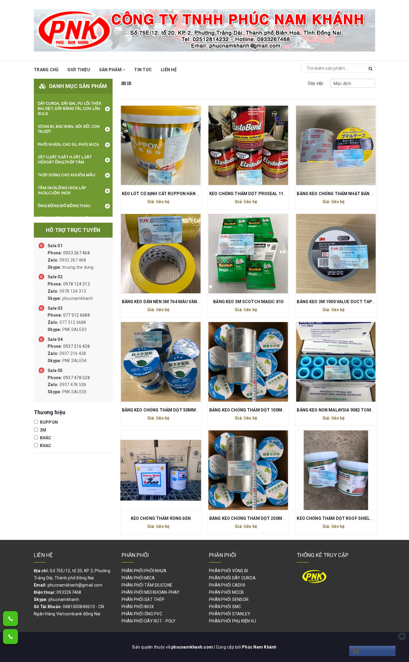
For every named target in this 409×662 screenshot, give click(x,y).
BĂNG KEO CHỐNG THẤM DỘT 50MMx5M (163, 410)
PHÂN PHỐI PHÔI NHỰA (144, 570)
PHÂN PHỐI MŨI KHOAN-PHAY (151, 592)
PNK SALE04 (74, 360)
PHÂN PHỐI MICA (138, 578)
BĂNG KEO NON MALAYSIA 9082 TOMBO (336, 410)
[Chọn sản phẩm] (154, 145)
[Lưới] (124, 87)
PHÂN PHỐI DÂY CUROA (232, 578)
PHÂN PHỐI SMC (225, 606)
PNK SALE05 (74, 391)
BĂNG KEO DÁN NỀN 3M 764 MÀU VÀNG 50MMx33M (173, 301)
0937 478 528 (69, 384)
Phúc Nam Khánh (259, 647)
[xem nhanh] (167, 145)
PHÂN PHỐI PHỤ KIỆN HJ (232, 621)
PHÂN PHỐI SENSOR (229, 599)
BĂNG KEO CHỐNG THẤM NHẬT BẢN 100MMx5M (345, 193)
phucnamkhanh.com (192, 647)
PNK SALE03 (74, 329)
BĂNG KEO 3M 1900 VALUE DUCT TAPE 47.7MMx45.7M (351, 301)
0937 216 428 (69, 353)
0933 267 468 (71, 260)
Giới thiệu (78, 69)
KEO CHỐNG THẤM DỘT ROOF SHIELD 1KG (339, 518)
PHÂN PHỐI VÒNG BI (228, 570)
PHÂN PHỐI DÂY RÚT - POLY (149, 621)
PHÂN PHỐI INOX (138, 606)
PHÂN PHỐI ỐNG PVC (142, 613)
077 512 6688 (69, 322)
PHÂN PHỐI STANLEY (229, 613)
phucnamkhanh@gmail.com (75, 585)
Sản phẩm (110, 69)
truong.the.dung (78, 267)
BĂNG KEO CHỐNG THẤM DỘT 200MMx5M (251, 518)
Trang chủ (46, 69)
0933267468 (69, 592)
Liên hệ (169, 69)
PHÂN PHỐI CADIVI (227, 585)
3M (42, 430)
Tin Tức (143, 69)
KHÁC (45, 437)
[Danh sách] (129, 87)
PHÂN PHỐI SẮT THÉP (143, 599)
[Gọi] (10, 618)
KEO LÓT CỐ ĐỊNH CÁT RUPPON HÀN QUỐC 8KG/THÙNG (178, 193)
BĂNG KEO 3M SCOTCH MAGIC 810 (248, 301)
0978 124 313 (70, 291)
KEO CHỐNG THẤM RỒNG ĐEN (161, 518)
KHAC (45, 445)
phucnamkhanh (77, 298)
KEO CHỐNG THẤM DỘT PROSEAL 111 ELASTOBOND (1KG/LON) (273, 193)
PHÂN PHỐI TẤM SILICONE (147, 585)
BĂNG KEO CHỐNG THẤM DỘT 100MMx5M (251, 410)
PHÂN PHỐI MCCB (226, 592)
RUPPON (48, 422)
